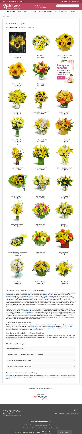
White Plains (67, 375)
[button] (78, 427)
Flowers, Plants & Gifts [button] (60, 11)
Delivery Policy (55, 427)
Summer (19, 11)
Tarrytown (53, 377)
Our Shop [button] (71, 11)
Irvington (24, 377)
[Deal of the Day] (64, 71)
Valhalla (49, 377)
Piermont (39, 377)
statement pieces (47, 328)
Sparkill (44, 377)
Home (4, 16)
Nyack (19, 377)
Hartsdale (65, 377)
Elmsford (33, 377)
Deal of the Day (11, 11)
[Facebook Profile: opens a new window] (75, 410)
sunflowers (9, 296)
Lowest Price (31, 27)
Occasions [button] (26, 11)
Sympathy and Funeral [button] (45, 11)
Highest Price (22, 27)
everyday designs (33, 328)
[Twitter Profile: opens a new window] (78, 410)
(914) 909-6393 (6, 413)
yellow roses (48, 296)
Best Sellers (13, 27)
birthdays (22, 298)
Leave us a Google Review (71, 413)
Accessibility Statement (45, 427)
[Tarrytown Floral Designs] (14, 6)
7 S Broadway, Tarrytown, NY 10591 (12, 412)
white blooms (32, 326)
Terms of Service (26, 427)
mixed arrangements (26, 312)
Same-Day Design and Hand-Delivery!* (13, 1)
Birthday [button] (33, 11)
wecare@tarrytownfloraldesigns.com (12, 415)
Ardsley (29, 377)
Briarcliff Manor (13, 377)
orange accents (51, 326)
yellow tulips (28, 296)
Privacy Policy (35, 427)
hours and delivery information (15, 337)
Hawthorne (60, 377)
